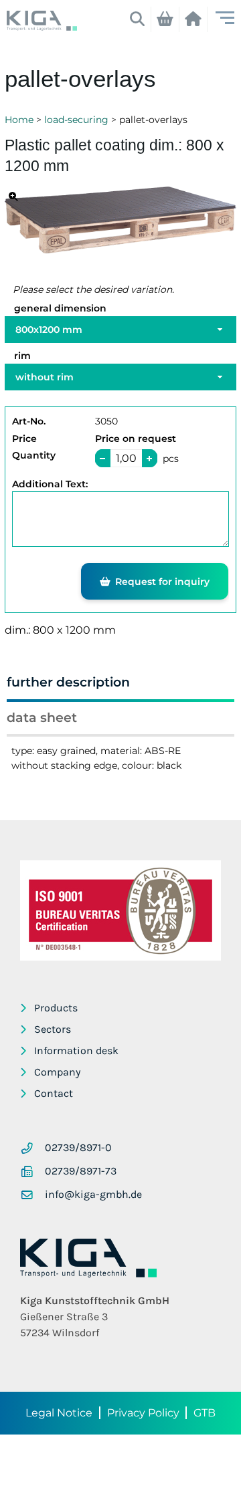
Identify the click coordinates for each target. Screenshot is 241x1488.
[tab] (120, 685)
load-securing (76, 120)
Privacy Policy (143, 1412)
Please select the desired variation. (93, 289)
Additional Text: (50, 484)
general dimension (60, 308)
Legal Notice (58, 1412)
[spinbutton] (126, 458)
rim (22, 356)
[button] (149, 458)
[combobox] (120, 329)
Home (19, 120)
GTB (204, 1412)
